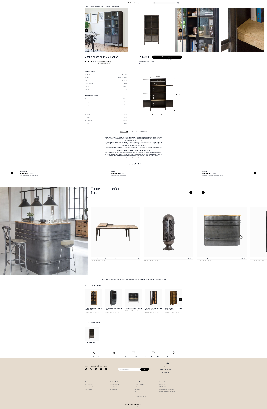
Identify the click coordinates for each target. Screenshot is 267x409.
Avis (93, 61)
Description (124, 131)
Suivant (180, 30)
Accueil (86, 6)
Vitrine (102, 6)
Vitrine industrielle (161, 279)
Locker (125, 86)
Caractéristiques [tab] (90, 71)
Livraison (134, 131)
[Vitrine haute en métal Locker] (92, 334)
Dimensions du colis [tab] (91, 111)
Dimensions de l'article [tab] (91, 95)
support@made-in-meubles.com (166, 389)
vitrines (139, 157)
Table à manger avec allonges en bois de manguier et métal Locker (109, 258)
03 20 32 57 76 (162, 386)
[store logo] (133, 2)
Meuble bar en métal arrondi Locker (154, 258)
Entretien (143, 131)
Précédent (86, 30)
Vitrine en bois (133, 279)
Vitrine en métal (124, 279)
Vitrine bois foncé (150, 279)
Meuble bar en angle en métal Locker (207, 258)
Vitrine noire (141, 279)
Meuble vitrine (115, 279)
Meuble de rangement (95, 6)
